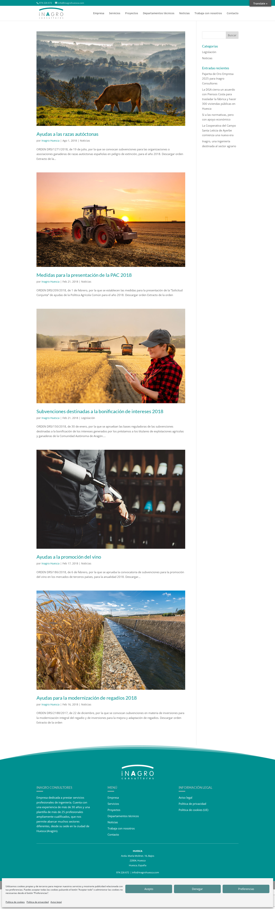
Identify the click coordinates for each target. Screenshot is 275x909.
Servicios (114, 13)
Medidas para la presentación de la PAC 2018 (84, 275)
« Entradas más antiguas (52, 738)
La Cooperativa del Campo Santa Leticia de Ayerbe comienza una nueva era (219, 130)
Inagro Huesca (50, 140)
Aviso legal (56, 902)
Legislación (88, 418)
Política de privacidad (38, 902)
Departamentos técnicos (158, 13)
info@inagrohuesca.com (145, 872)
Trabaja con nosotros (208, 13)
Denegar (197, 889)
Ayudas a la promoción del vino (68, 557)
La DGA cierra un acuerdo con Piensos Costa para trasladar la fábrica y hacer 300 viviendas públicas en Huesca (219, 99)
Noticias (184, 13)
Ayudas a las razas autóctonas (67, 134)
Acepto (148, 889)
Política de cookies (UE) (193, 810)
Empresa (98, 13)
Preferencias (246, 889)
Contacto (233, 13)
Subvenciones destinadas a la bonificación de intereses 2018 (99, 411)
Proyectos (131, 13)
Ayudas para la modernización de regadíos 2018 (86, 698)
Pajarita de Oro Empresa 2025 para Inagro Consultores (217, 78)
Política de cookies (15, 902)
